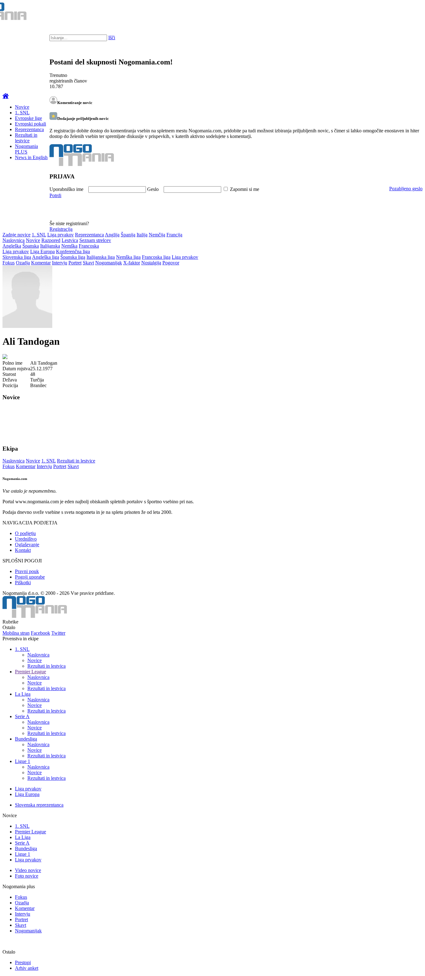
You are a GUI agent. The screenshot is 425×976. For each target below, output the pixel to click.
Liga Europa (42, 251)
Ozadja (23, 262)
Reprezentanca (29, 129)
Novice (22, 107)
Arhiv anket (26, 968)
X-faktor (131, 262)
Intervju (59, 262)
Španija (128, 234)
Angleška (11, 246)
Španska (30, 246)
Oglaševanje (27, 544)
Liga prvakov (60, 234)
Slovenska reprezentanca (39, 805)
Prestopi (23, 962)
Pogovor (170, 262)
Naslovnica (13, 240)
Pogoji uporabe (30, 577)
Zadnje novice (16, 234)
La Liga (22, 694)
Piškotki (23, 582)
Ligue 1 (22, 761)
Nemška (69, 246)
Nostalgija (151, 262)
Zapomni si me (244, 189)
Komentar (41, 262)
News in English (31, 157)
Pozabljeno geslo (406, 188)
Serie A (22, 716)
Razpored (50, 240)
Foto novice (26, 876)
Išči (111, 37)
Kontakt (23, 550)
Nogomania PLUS (26, 149)
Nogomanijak (108, 262)
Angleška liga (45, 257)
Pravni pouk (27, 571)
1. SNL (22, 112)
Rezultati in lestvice (26, 137)
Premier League (30, 671)
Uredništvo (26, 539)
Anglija (112, 234)
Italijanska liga (100, 257)
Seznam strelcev (95, 240)
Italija (142, 234)
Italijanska (50, 246)
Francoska (89, 246)
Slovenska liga (16, 257)
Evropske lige (28, 118)
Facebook (40, 633)
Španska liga (72, 257)
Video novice (28, 870)
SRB (395, 12)
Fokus (8, 262)
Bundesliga (26, 738)
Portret (75, 262)
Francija (174, 234)
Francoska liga (156, 257)
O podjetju (25, 533)
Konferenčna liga (73, 251)
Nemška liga (128, 257)
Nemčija (157, 234)
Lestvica (70, 240)
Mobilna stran (16, 633)
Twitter (58, 633)
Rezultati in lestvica (46, 666)
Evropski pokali (30, 123)
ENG (408, 12)
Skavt (88, 262)
